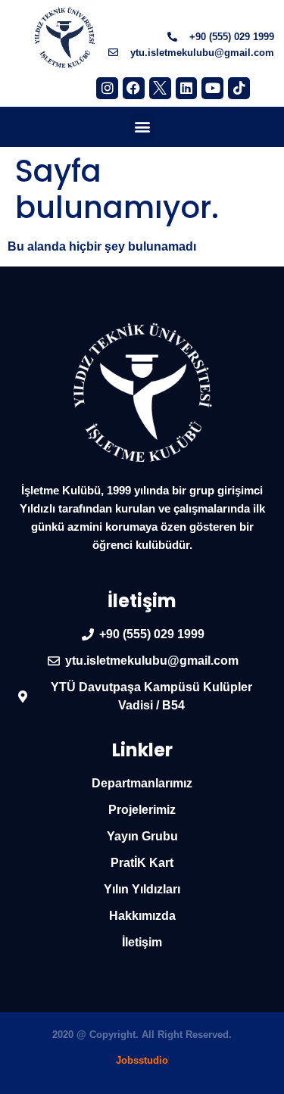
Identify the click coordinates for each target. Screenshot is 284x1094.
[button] (142, 126)
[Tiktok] (239, 88)
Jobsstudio (142, 1060)
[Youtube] (212, 88)
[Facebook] (134, 88)
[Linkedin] (187, 88)
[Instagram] (107, 88)
